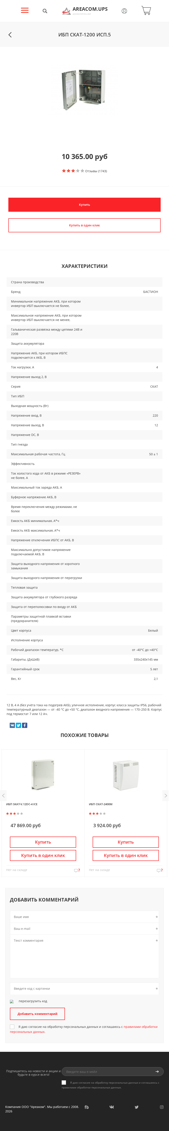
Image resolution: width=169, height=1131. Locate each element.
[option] (84, 90)
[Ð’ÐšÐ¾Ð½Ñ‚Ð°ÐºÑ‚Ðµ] (12, 725)
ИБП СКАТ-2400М (100, 804)
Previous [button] (3, 795)
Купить (84, 205)
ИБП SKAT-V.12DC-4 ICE (21, 804)
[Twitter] (18, 725)
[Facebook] (24, 725)
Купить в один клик (43, 855)
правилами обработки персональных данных (91, 1087)
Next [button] (165, 795)
